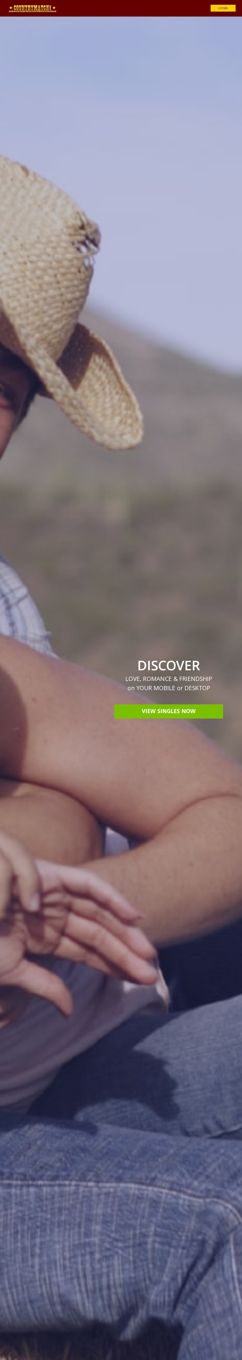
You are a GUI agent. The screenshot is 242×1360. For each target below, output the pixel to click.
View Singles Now (169, 712)
